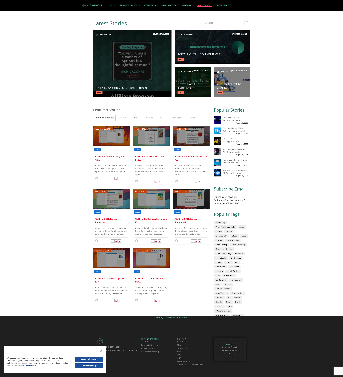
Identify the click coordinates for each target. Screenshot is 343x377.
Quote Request (224, 5)
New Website (222, 293)
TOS (179, 355)
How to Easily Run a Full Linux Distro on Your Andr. (235, 161)
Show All (123, 118)
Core (244, 236)
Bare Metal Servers (149, 345)
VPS (111, 5)
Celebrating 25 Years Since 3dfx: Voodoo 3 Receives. (234, 119)
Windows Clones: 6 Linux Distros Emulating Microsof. (234, 129)
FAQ (230, 353)
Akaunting (220, 222)
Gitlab (228, 262)
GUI (162, 118)
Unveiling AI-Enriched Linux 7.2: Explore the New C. (234, 171)
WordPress (150, 5)
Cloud (234, 236)
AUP (179, 358)
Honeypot (234, 267)
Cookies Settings (89, 366)
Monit (218, 284)
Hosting (191, 118)
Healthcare (221, 267)
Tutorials (149, 118)
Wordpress (237, 315)
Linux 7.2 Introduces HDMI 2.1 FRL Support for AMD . (235, 140)
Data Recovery (238, 244)
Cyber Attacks (232, 240)
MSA (179, 351)
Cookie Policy (30, 366)
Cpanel (219, 240)
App (137, 271)
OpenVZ (219, 297)
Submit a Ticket (229, 347)
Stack (237, 302)
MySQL (228, 284)
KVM (218, 275)
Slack (228, 302)
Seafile (219, 302)
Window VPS (222, 315)
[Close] (101, 351)
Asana (219, 231)
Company (186, 5)
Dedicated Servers (128, 5)
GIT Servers (236, 258)
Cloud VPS (145, 342)
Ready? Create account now (171, 317)
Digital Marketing (223, 253)
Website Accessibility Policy (190, 364)
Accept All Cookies (89, 359)
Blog (179, 345)
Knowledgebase (229, 350)
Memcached (236, 280)
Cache (229, 231)
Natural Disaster (223, 289)
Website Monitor (223, 311)
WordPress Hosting (150, 351)
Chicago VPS (222, 236)
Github (218, 262)
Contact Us (182, 348)
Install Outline (233, 271)
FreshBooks (221, 258)
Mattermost (221, 280)
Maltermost (229, 275)
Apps (98, 150)
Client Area (204, 5)
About (180, 342)
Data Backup (222, 244)
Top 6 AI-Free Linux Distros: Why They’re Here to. (234, 150)
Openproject (237, 293)
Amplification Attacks (225, 227)
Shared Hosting (169, 5)
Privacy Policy (183, 361)
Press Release (234, 297)
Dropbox (239, 253)
